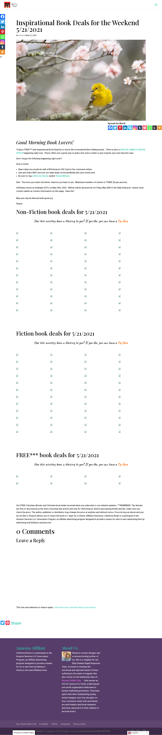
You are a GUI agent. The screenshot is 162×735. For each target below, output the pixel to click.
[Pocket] (145, 128)
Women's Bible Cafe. (71, 680)
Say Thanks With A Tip (26, 724)
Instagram (65, 724)
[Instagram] (135, 128)
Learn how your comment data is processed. (75, 607)
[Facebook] (110, 128)
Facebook (43, 724)
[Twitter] (115, 128)
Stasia (21, 35)
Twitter (54, 724)
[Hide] (1, 57)
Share (16, 623)
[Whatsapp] (149, 128)
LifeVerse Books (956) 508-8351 (94, 731)
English (134, 733)
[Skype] (130, 128)
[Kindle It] (154, 128)
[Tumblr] (140, 128)
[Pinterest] (120, 128)
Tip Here (123, 221)
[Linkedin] (125, 128)
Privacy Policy (79, 724)
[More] (159, 128)
